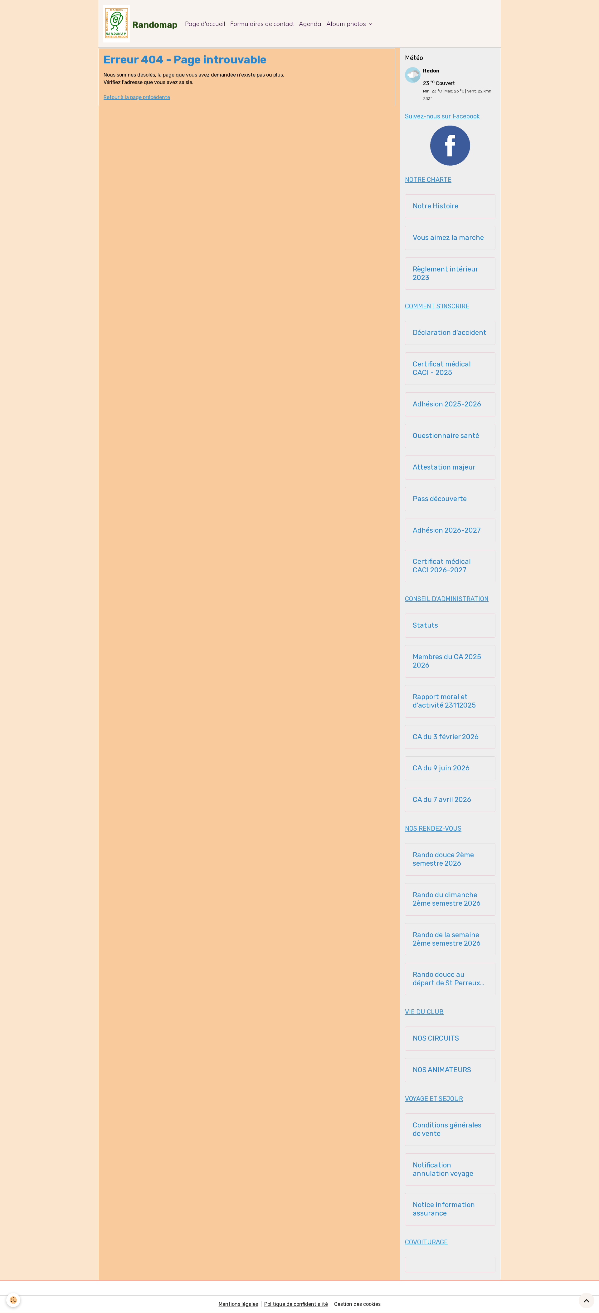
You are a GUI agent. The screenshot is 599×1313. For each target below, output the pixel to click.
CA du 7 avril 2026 (442, 800)
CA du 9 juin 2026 (441, 768)
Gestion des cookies (357, 1304)
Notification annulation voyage (443, 1169)
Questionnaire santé (446, 436)
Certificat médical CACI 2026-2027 (442, 566)
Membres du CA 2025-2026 (449, 661)
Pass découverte (440, 499)
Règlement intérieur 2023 (445, 273)
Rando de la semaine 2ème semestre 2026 (446, 939)
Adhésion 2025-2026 (447, 404)
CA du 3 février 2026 (446, 737)
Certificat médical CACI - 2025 (442, 368)
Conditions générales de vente (447, 1129)
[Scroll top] (586, 1300)
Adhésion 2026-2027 (447, 530)
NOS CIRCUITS (436, 1038)
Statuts (425, 625)
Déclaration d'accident (449, 333)
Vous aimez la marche (448, 238)
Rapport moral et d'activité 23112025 (444, 701)
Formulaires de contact (262, 23)
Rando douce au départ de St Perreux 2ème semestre (446, 979)
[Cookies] (13, 1300)
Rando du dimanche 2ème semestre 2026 (446, 899)
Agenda (310, 23)
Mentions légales (238, 1304)
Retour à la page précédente (137, 97)
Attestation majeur (444, 467)
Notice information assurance (444, 1209)
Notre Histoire (435, 206)
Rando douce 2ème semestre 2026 (443, 859)
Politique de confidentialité (296, 1304)
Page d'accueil (205, 23)
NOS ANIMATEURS (442, 1070)
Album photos (347, 23)
